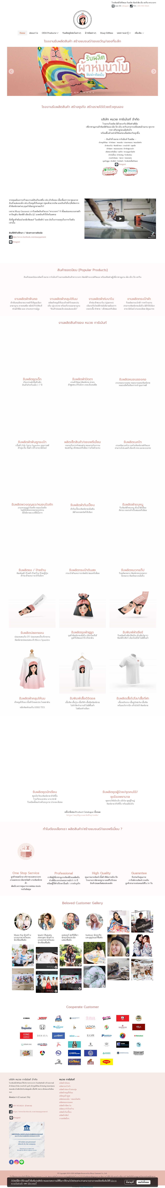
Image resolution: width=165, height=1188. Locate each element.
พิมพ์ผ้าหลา (118, 145)
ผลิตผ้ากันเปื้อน (65, 1112)
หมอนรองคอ (118, 148)
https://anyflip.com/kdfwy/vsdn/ (82, 815)
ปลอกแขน (128, 158)
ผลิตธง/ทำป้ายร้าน (66, 1108)
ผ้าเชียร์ (113, 161)
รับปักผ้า (120, 161)
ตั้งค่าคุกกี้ (130, 1182)
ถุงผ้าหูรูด (106, 161)
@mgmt (125, 5)
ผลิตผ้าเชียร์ (64, 1115)
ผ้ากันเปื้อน (112, 155)
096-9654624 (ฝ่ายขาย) (22, 1105)
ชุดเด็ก (133, 145)
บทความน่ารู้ (123, 32)
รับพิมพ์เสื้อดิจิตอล (131, 161)
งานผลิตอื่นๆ (64, 1118)
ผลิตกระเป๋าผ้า (65, 1086)
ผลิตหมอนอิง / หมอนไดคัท (69, 1099)
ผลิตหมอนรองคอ (66, 1102)
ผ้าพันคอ (112, 142)
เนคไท (120, 152)
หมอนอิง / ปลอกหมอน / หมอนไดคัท (129, 142)
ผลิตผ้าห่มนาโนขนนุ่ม (68, 1089)
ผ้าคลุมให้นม (103, 142)
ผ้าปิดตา (109, 148)
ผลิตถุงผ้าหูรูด (64, 1095)
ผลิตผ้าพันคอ (64, 1083)
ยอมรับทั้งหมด (143, 1182)
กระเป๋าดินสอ (113, 158)
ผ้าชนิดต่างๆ (90, 32)
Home (22, 32)
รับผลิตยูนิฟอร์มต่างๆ (71, 32)
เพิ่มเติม (138, 32)
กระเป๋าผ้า (126, 145)
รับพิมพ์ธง (128, 155)
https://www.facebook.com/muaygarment (29, 237)
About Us (33, 32)
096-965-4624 (143, 5)
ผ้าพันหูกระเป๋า (129, 148)
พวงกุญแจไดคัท (129, 152)
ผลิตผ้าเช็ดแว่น (65, 1105)
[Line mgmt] (110, 171)
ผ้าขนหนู (120, 155)
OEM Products (49, 32)
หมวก (121, 158)
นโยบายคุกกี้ (32, 1183)
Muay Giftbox (106, 32)
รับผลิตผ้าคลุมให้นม (32, 698)
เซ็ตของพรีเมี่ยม (111, 152)
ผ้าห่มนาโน (108, 145)
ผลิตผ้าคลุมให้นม (66, 1092)
